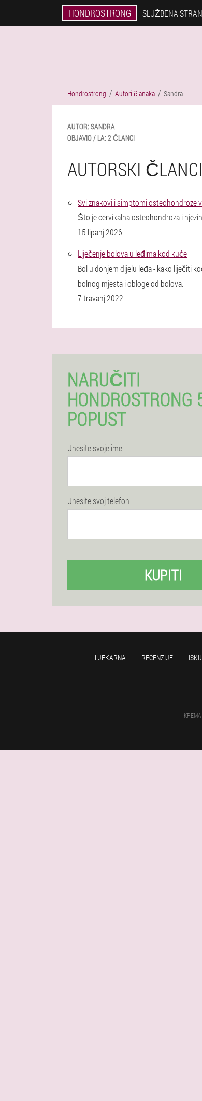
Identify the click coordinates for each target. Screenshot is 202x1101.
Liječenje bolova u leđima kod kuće (132, 253)
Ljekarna (110, 657)
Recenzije (157, 657)
